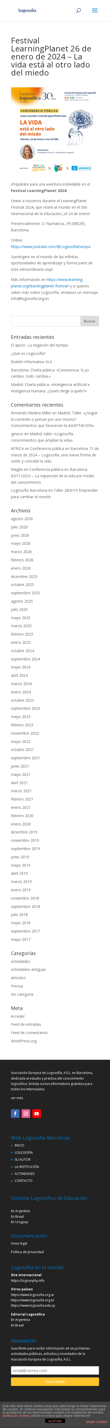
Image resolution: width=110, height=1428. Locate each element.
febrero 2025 (22, 634)
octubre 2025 (22, 584)
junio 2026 (20, 535)
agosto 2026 (22, 518)
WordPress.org (24, 1040)
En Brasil (17, 1216)
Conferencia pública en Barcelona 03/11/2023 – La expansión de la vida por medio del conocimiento (52, 476)
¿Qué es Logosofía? (28, 353)
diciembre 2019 (24, 832)
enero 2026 (21, 568)
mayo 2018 (20, 922)
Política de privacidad (27, 1252)
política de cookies (16, 1416)
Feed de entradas (26, 1024)
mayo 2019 (20, 865)
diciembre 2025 (24, 576)
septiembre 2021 (25, 757)
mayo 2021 (20, 774)
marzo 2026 (21, 551)
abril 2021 (19, 782)
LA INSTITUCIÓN (27, 1166)
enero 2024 (21, 691)
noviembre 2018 (25, 898)
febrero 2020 (22, 815)
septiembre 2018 (25, 906)
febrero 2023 (22, 724)
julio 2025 (19, 609)
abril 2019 (19, 873)
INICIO (19, 1145)
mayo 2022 (20, 741)
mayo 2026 (20, 543)
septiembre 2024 (25, 659)
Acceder (18, 1016)
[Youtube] (36, 1113)
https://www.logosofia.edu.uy (33, 1305)
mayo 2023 (20, 716)
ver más (17, 1098)
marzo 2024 (21, 683)
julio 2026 (19, 526)
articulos (18, 977)
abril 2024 (19, 675)
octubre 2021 (22, 749)
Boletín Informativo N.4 (31, 361)
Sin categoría (22, 994)
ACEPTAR (55, 1421)
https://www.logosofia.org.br (32, 1300)
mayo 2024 (20, 667)
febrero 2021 (22, 799)
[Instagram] (26, 1113)
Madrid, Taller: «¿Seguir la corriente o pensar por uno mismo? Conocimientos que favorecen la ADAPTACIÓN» (54, 419)
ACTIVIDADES (24, 1173)
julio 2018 (19, 914)
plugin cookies (96, 1422)
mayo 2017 (20, 939)
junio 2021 (20, 766)
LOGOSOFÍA (24, 1152)
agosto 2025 (22, 601)
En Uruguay (19, 1222)
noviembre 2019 (25, 840)
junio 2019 (20, 856)
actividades (20, 961)
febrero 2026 (22, 559)
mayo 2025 (20, 617)
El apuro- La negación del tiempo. (40, 345)
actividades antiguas (28, 969)
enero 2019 (21, 889)
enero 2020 (21, 823)
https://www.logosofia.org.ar (32, 1294)
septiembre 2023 (25, 708)
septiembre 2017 (25, 931)
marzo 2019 (21, 881)
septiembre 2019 (25, 848)
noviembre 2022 (25, 733)
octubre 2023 (22, 700)
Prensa (17, 986)
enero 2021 (21, 807)
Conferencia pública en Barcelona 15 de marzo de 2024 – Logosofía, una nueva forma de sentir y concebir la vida (55, 455)
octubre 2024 (22, 650)
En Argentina (20, 1211)
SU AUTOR (22, 1159)
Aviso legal (19, 1243)
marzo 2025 (21, 625)
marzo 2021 (21, 790)
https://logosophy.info (28, 1280)
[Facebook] (15, 1113)
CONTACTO (24, 1180)
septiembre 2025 (25, 592)
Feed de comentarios (29, 1032)
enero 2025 (21, 642)
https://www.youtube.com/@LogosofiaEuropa (50, 246)
